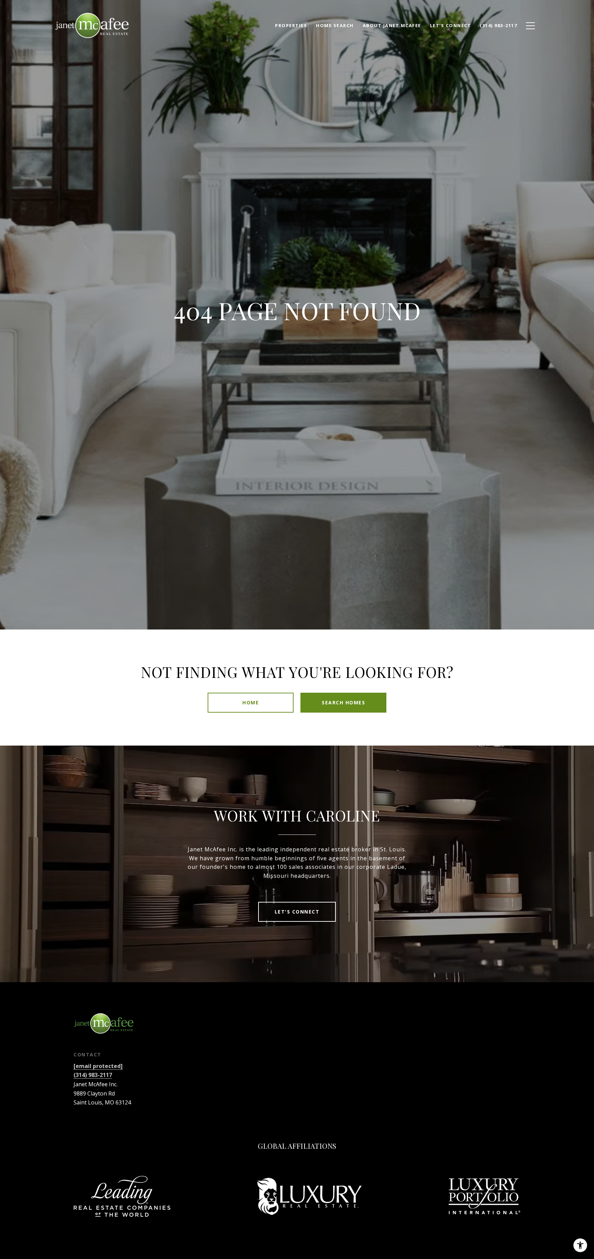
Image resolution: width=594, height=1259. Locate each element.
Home (250, 702)
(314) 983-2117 (93, 1075)
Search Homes (343, 702)
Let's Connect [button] (297, 911)
